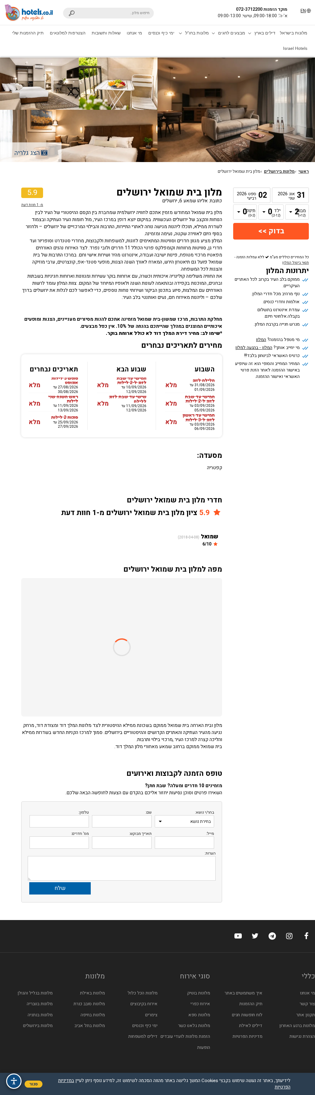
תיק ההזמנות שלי (28, 32)
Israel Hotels (295, 48)
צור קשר (307, 1004)
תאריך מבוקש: (140, 833)
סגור (33, 1084)
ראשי (303, 172)
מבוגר (301, 213)
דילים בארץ (264, 32)
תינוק (250, 213)
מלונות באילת (92, 993)
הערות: (210, 853)
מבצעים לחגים (231, 32)
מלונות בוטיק (198, 993)
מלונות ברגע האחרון (297, 1025)
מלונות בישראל (293, 32)
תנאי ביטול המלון (295, 262)
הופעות (203, 1047)
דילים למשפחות (143, 1036)
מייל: (210, 833)
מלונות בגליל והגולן (35, 993)
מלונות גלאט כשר (194, 1025)
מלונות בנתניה (40, 1015)
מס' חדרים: (80, 833)
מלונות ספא (199, 1015)
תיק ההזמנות (250, 1004)
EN (303, 11)
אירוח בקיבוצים (144, 1004)
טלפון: (83, 812)
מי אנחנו (134, 32)
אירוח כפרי (200, 1004)
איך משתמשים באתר (243, 993)
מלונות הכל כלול (143, 993)
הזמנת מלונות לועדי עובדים (185, 1036)
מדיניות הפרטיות (247, 1036)
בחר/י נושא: (204, 812)
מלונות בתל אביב (89, 1025)
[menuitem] (293, 33)
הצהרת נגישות (302, 1036)
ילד (276, 213)
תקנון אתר (305, 1015)
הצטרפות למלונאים (68, 32)
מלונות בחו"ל (197, 32)
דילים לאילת (250, 1025)
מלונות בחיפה (93, 1015)
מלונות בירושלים (279, 172)
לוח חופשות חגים (247, 1015)
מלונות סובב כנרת (89, 1004)
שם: (149, 812)
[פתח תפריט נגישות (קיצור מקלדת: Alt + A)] (14, 1081)
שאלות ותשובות (106, 32)
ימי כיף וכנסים (161, 32)
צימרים (151, 1015)
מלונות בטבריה (40, 1004)
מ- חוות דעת (32, 205)
